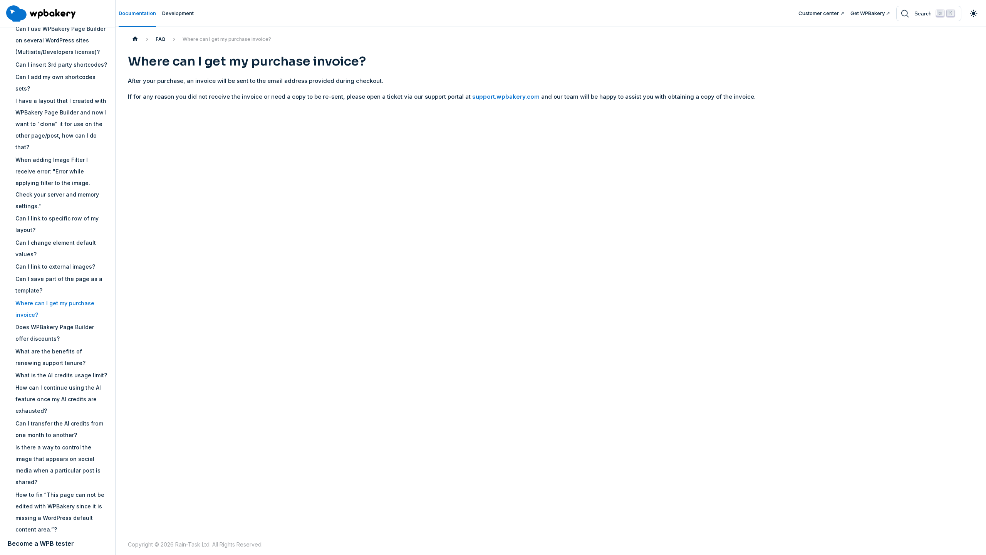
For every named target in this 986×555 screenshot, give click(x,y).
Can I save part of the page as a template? (58, 285)
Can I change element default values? (55, 248)
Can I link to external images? (55, 266)
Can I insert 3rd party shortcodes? (61, 64)
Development (178, 13)
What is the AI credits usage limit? (61, 375)
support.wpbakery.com (506, 96)
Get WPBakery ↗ (870, 13)
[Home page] (135, 39)
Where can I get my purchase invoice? (54, 309)
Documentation (137, 13)
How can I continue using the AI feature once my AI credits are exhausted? (58, 399)
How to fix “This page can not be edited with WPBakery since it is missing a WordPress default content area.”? (59, 512)
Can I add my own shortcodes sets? (55, 83)
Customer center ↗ (821, 13)
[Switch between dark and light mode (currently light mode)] (974, 13)
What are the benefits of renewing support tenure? (50, 357)
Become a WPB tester (41, 543)
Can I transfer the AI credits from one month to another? (59, 429)
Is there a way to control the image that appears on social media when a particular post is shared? (58, 464)
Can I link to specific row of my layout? (57, 224)
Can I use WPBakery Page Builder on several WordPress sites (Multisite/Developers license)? (60, 40)
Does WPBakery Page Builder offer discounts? (54, 333)
